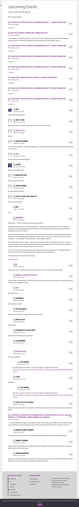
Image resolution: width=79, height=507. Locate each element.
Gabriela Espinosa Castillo (26, 275)
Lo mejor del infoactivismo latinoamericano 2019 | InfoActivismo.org (38, 88)
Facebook (13, 479)
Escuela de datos (34, 481)
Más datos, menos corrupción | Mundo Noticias (29, 33)
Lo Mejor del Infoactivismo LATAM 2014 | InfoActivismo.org (33, 77)
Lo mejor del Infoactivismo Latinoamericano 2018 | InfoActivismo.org (38, 56)
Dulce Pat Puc (20, 351)
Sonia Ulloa (20, 131)
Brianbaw (19, 218)
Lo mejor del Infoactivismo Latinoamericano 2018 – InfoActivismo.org (38, 46)
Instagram (13, 484)
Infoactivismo (33, 479)
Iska (17, 154)
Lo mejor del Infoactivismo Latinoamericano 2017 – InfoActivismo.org (38, 22)
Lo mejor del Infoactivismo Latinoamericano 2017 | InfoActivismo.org (38, 67)
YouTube (13, 489)
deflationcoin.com (13, 259)
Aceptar (40, 504)
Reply (71, 23)
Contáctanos (14, 492)
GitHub (12, 487)
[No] (77, 503)
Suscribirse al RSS (15, 495)
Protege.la (33, 484)
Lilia (17, 288)
